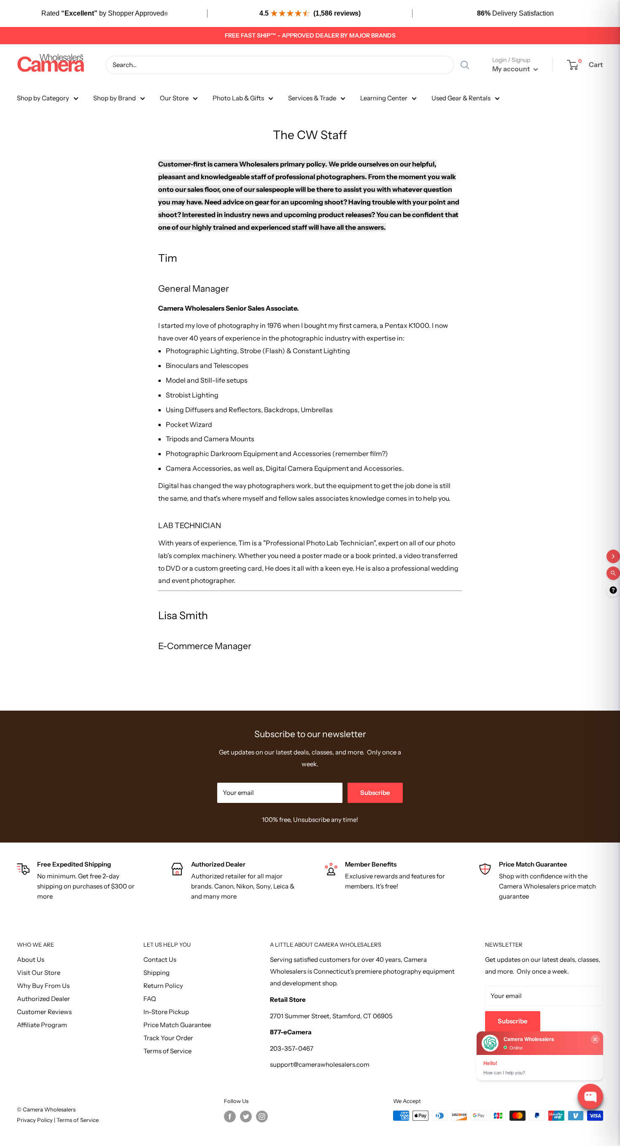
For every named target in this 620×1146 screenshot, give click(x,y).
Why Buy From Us (43, 986)
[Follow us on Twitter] (246, 1116)
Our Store (174, 98)
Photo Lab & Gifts (238, 98)
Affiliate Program (42, 1025)
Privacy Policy (35, 1119)
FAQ (149, 999)
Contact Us (159, 959)
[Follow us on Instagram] (262, 1116)
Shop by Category (43, 98)
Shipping (156, 973)
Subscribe (375, 793)
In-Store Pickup (166, 1012)
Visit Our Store (38, 973)
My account (511, 68)
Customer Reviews (44, 1012)
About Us (30, 959)
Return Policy (163, 986)
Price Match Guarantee (177, 1025)
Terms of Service (167, 1051)
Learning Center (383, 98)
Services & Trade (312, 98)
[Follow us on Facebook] (230, 1116)
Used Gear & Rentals (461, 98)
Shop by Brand (114, 98)
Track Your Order (168, 1038)
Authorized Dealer (43, 999)
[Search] (464, 65)
